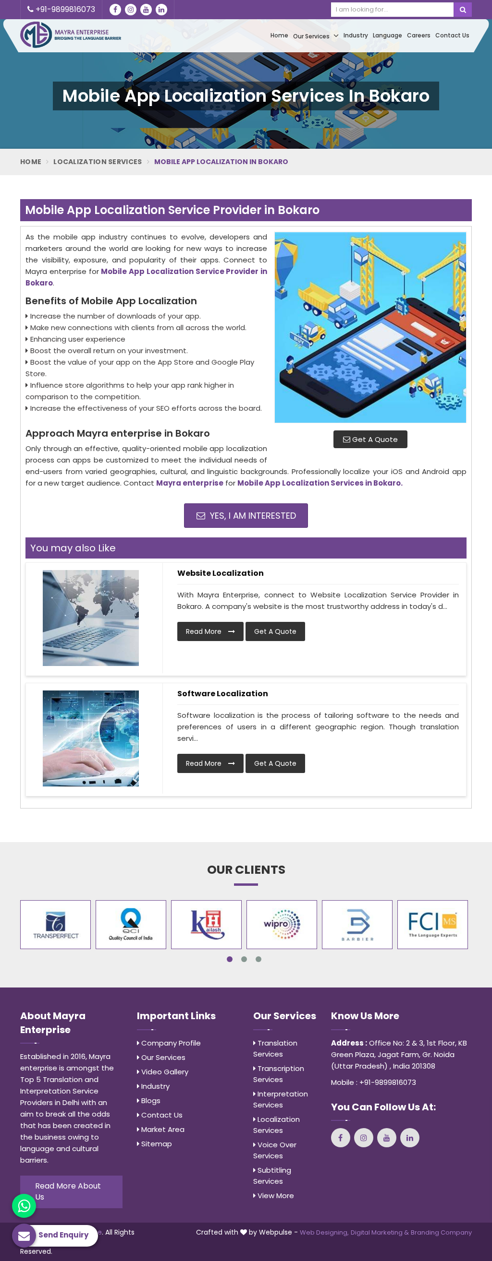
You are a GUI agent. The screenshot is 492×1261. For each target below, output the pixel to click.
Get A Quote (374, 439)
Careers (418, 35)
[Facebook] (115, 9)
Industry (356, 35)
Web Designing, (324, 1232)
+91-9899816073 (64, 9)
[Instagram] (130, 9)
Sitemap (155, 1144)
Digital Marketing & (380, 1232)
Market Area (161, 1129)
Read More (204, 631)
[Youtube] (146, 9)
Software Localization (222, 693)
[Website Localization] (90, 618)
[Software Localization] (90, 738)
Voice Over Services (274, 1150)
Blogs (149, 1100)
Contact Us (452, 35)
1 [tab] (230, 959)
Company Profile (170, 1043)
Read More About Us (68, 1191)
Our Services (312, 36)
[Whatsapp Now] (24, 1206)
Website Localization (220, 573)
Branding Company (441, 1232)
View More (275, 1195)
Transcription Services (278, 1073)
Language (387, 35)
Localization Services (97, 162)
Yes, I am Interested (252, 516)
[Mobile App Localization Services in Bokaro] (370, 327)
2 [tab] (244, 959)
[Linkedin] (161, 9)
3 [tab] (258, 959)
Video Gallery (163, 1072)
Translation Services (275, 1048)
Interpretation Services (280, 1099)
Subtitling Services (272, 1175)
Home (279, 35)
